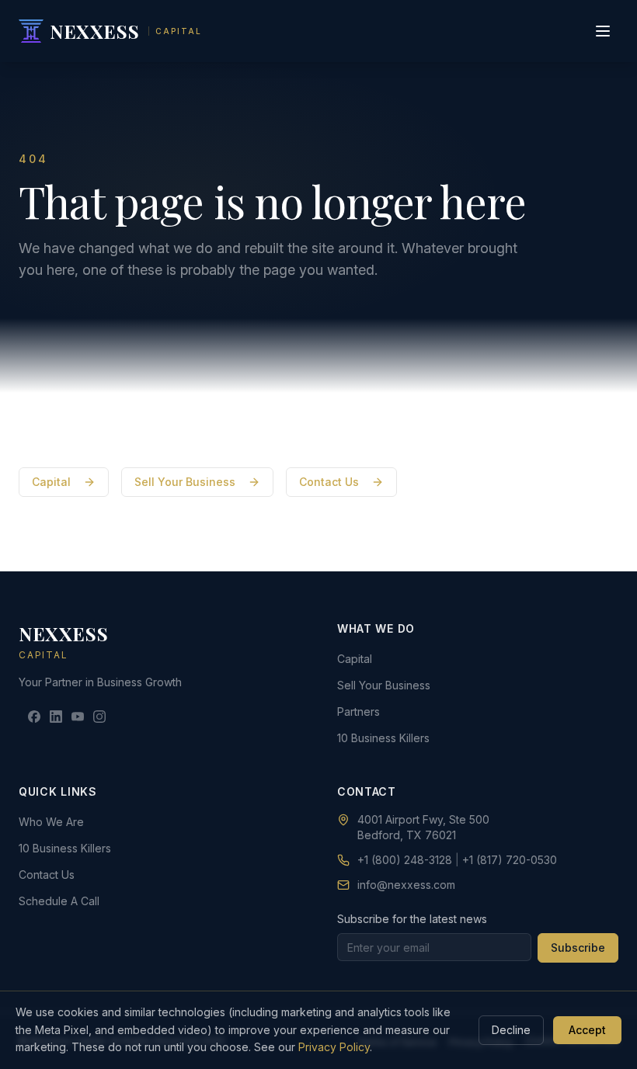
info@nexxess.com (406, 884)
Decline (511, 1029)
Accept (587, 1029)
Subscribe (578, 947)
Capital (51, 481)
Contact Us (329, 481)
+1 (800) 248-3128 (404, 859)
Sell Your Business (184, 481)
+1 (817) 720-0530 (509, 859)
